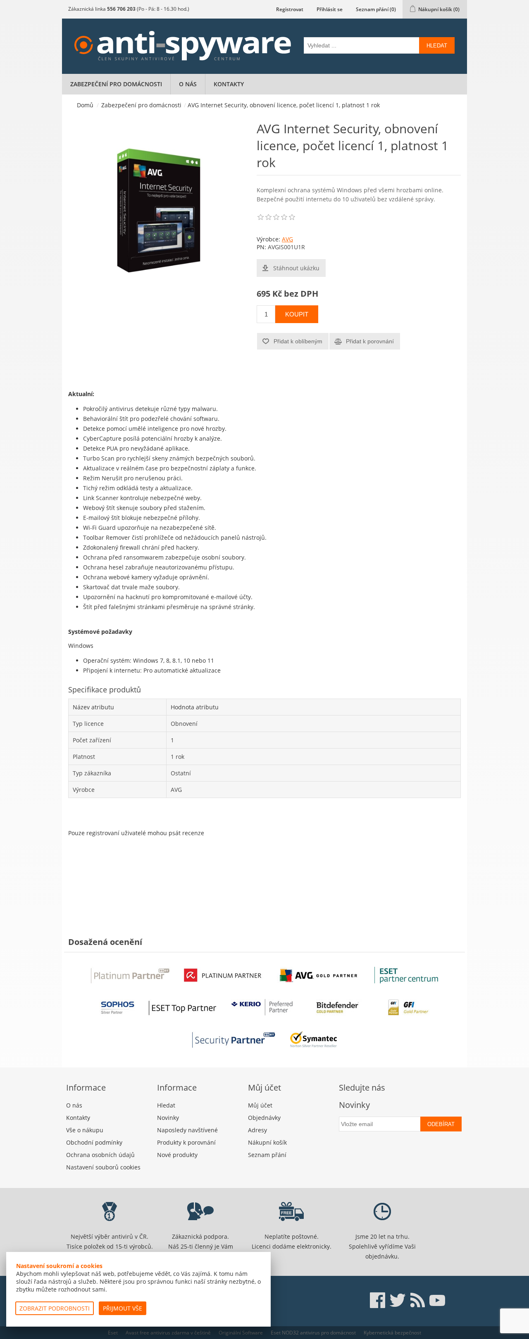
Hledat (437, 46)
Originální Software (241, 1332)
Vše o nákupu (84, 1130)
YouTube (437, 1300)
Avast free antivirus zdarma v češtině (168, 1332)
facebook (378, 1300)
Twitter (397, 1300)
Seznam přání (267, 1155)
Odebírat (441, 1124)
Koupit (296, 314)
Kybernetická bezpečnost (392, 1332)
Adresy (257, 1130)
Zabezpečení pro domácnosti (116, 84)
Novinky (168, 1118)
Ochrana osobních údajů (100, 1155)
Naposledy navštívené (187, 1130)
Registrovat (289, 9)
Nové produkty (177, 1155)
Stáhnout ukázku (296, 268)
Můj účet (260, 1105)
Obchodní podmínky (94, 1142)
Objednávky (264, 1118)
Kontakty (229, 84)
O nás (188, 84)
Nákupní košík (267, 1142)
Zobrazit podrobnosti (54, 1308)
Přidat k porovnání (370, 341)
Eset (113, 1332)
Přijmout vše (122, 1308)
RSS (417, 1300)
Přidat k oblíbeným (298, 341)
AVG (287, 239)
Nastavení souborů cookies (103, 1167)
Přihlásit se (330, 9)
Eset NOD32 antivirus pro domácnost (313, 1332)
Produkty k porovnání (186, 1142)
